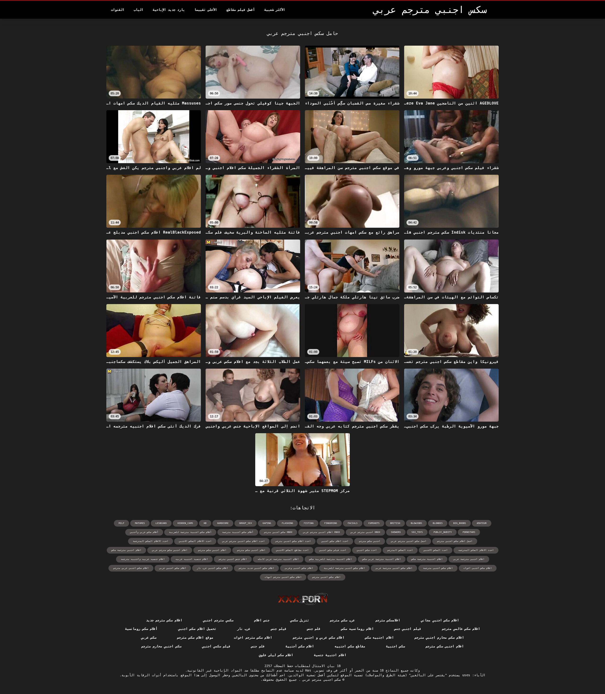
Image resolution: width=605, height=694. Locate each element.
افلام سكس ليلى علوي (276, 655)
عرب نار (243, 629)
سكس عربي (148, 637)
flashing (287, 523)
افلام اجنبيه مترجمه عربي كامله (278, 559)
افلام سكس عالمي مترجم (461, 629)
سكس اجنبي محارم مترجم (161, 646)
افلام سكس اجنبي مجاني (440, 620)
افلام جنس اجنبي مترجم (233, 559)
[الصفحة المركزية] (303, 599)
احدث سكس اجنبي (367, 550)
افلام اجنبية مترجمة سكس (427, 559)
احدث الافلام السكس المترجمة (150, 541)
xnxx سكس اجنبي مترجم (278, 532)
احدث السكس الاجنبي (436, 550)
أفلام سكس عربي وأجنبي (144, 532)
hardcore (223, 523)
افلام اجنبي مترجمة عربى (468, 559)
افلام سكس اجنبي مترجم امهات (283, 577)
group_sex (245, 523)
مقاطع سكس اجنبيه (350, 646)
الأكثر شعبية (274, 10)
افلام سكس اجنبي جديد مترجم (256, 568)
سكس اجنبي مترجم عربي (321, 679)
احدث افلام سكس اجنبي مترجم (293, 541)
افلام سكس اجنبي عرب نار (212, 568)
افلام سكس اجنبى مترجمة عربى (394, 568)
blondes (438, 523)
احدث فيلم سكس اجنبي (332, 550)
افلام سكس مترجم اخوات (253, 637)
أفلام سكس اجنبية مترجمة (237, 532)
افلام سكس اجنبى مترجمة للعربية (344, 568)
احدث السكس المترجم (400, 550)
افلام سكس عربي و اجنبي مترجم (318, 637)
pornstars (468, 532)
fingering (330, 523)
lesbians (161, 523)
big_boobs (459, 523)
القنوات (117, 10)
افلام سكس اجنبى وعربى (299, 568)
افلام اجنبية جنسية (330, 655)
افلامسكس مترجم (388, 620)
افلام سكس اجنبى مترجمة (438, 568)
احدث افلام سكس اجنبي (334, 541)
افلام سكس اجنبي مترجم (326, 577)
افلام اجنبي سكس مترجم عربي (169, 550)
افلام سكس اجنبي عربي (172, 568)
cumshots (374, 523)
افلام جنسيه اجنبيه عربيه (191, 559)
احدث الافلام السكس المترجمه (476, 550)
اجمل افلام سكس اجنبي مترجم (454, 541)
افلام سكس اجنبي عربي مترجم (131, 568)
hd (205, 523)
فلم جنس (313, 629)
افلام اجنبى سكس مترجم (251, 550)
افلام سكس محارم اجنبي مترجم (439, 637)
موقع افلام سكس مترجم (195, 637)
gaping (267, 523)
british (395, 523)
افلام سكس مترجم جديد (164, 620)
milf (121, 523)
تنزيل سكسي (299, 620)
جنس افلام (261, 620)
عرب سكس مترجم (342, 620)
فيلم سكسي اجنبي (216, 646)
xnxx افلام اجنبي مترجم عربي (321, 532)
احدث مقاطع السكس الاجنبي (292, 550)
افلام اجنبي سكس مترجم (212, 550)
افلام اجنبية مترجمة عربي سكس (382, 559)
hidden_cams (185, 523)
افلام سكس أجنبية (299, 646)
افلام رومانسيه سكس (357, 629)
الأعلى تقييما (205, 10)
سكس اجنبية (395, 646)
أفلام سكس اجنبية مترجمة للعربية (190, 532)
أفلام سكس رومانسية (141, 629)
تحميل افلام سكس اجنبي (197, 629)
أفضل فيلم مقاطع (240, 10)
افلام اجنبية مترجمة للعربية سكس (330, 559)
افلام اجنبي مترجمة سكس (126, 550)
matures (140, 523)
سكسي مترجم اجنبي (218, 620)
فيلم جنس (278, 629)
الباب (138, 10)
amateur (482, 523)
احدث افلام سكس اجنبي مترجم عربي (243, 541)
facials (353, 523)
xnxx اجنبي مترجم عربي (365, 532)
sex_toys (417, 532)
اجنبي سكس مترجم (369, 541)
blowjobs (416, 523)
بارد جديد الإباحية (169, 10)
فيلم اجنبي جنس (407, 629)
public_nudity (442, 532)
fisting (309, 523)
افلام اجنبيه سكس (379, 637)
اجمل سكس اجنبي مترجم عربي (408, 541)
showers (396, 532)
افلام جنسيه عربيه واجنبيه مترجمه (143, 559)
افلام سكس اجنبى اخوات (477, 568)
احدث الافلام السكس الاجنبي (195, 541)
